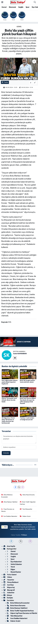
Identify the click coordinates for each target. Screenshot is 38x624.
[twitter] (20, 541)
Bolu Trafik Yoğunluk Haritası (27, 503)
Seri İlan (10, 585)
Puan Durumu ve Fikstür (7, 510)
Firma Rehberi (12, 582)
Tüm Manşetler (27, 509)
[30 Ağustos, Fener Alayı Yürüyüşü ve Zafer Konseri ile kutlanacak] (10, 412)
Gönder (6, 453)
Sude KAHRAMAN (20, 353)
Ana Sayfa (11, 546)
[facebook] (11, 541)
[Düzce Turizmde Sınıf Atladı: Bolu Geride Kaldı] (10, 392)
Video (9, 577)
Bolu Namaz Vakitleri (10, 502)
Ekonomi (12, 7)
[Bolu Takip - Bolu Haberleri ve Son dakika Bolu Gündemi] (18, 2)
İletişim (10, 598)
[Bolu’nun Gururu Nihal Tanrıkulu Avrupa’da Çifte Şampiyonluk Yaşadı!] (28, 392)
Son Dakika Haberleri (10, 516)
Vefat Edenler (16, 564)
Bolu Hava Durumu (29, 495)
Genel (4, 7)
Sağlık (20, 7)
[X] (19, 487)
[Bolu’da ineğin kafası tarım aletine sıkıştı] (28, 374)
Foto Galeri (11, 574)
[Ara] (35, 2)
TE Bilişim (24, 535)
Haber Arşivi (26, 516)
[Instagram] (22, 487)
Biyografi (11, 590)
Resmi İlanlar (15, 572)
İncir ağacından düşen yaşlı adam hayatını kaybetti (10, 382)
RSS (5, 527)
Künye (9, 595)
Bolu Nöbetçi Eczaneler (7, 496)
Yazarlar (10, 580)
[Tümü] (35, 465)
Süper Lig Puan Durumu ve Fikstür (23, 613)
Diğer (12, 569)
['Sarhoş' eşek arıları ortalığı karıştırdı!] (28, 412)
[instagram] (30, 541)
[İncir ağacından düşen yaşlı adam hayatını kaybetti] (10, 374)
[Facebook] (15, 487)
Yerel (12, 567)
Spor (27, 7)
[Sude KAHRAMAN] (6, 355)
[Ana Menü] (2, 2)
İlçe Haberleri (16, 562)
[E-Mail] (15, 358)
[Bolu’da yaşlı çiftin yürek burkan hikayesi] (19, 69)
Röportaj (10, 587)
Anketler (10, 592)
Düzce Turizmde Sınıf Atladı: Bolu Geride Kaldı (9, 400)
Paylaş (6, 82)
